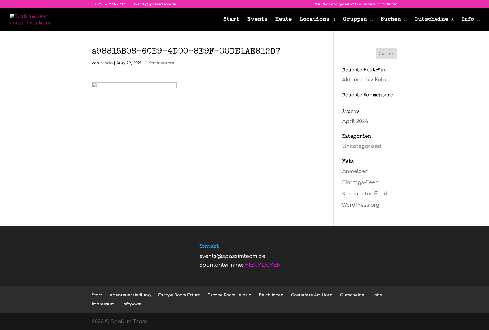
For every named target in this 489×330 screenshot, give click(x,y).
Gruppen (355, 20)
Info (468, 20)
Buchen (391, 20)
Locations (315, 20)
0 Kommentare (159, 63)
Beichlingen (271, 295)
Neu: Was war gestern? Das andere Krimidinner (355, 4)
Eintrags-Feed (360, 182)
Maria (106, 63)
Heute (283, 20)
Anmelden (355, 171)
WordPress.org (360, 205)
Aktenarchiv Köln (364, 80)
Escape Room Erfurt (179, 295)
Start (231, 20)
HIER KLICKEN (262, 265)
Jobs (377, 295)
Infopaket (132, 304)
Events (257, 20)
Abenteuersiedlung (130, 295)
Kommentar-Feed (364, 194)
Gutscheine (431, 20)
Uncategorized (361, 146)
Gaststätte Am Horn (312, 295)
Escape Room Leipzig (229, 295)
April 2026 (355, 121)
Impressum (103, 304)
